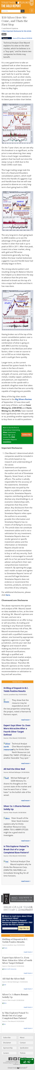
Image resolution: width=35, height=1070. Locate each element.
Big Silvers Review (23, 399)
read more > (25, 720)
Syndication (24, 1048)
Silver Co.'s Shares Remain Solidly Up (15, 995)
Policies (22, 1053)
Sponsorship (8, 1048)
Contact (23, 1043)
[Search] (22, 11)
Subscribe (26, 434)
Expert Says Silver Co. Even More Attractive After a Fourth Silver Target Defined (17, 960)
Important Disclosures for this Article (17, 31)
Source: (22, 38)
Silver (4, 34)
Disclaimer (7, 1043)
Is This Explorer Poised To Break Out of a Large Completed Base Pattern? (16, 849)
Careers (6, 1053)
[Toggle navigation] (32, 10)
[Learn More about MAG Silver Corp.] (17, 902)
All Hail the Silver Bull (14, 769)
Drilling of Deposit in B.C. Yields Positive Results (15, 940)
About (22, 1037)
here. (8, 595)
